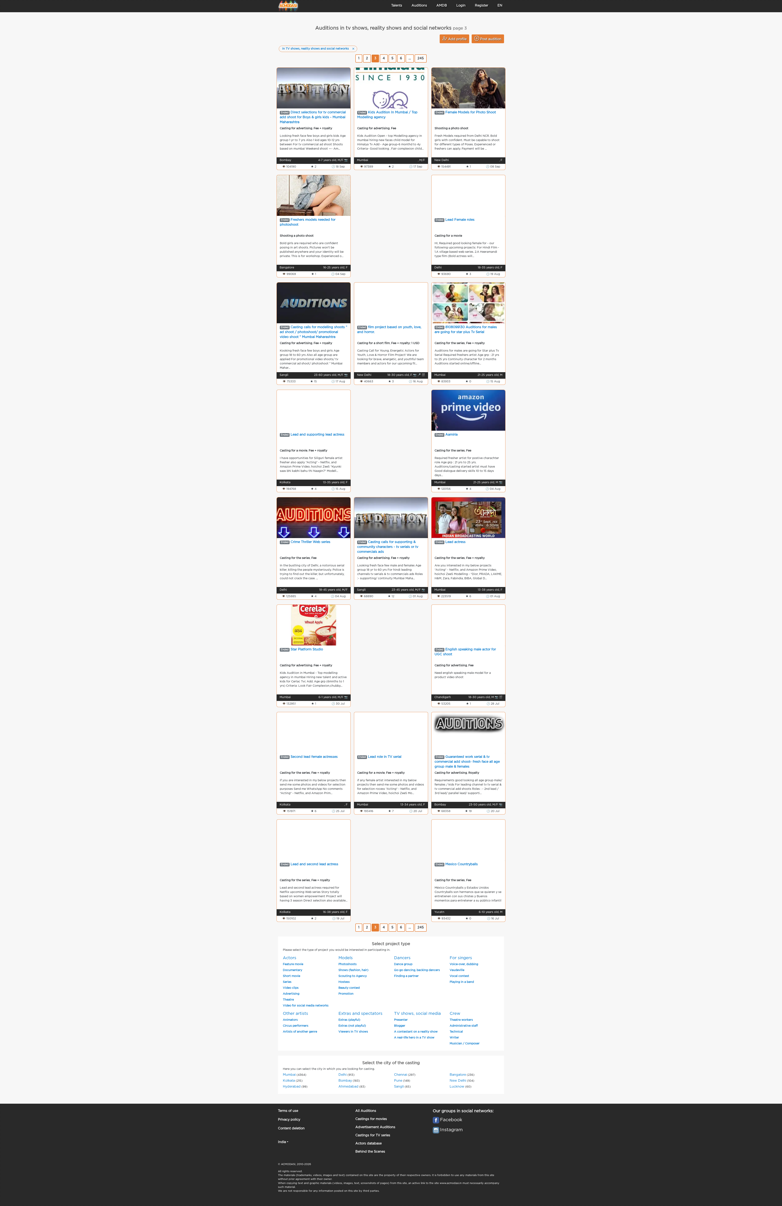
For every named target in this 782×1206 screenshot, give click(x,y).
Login (461, 5)
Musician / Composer (465, 1043)
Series (287, 982)
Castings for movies (371, 1119)
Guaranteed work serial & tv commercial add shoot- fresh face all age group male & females (467, 761)
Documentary (292, 970)
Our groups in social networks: (463, 1111)
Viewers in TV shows (353, 1032)
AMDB (441, 5)
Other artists (295, 1013)
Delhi (342, 1074)
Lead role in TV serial (384, 756)
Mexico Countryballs (461, 864)
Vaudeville (457, 970)
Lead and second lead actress (314, 864)
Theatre (288, 1000)
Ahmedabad (348, 1086)
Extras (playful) (349, 1020)
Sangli (399, 1086)
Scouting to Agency (352, 976)
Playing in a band (462, 982)
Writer (454, 1037)
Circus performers (295, 1026)
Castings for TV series (372, 1135)
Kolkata (289, 1080)
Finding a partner (406, 976)
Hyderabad (292, 1086)
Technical (456, 1032)
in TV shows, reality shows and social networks (315, 48)
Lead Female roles (459, 219)
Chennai (400, 1074)
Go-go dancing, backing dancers (417, 970)
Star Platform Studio (307, 649)
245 (420, 58)
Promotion (346, 994)
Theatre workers (461, 1020)
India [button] (282, 1142)
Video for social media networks (305, 1005)
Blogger (399, 1026)
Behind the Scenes (370, 1151)
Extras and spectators (360, 1013)
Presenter (401, 1020)
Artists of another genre (300, 1032)
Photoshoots (347, 964)
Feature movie (293, 964)
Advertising (291, 994)
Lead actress (455, 542)
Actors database (368, 1143)
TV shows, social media (417, 1013)
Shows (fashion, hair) (353, 970)
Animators (290, 1020)
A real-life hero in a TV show (414, 1037)
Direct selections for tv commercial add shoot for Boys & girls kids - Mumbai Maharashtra (313, 117)
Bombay (345, 1080)
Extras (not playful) (352, 1026)
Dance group (403, 964)
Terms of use (288, 1110)
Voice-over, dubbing (464, 964)
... (410, 58)
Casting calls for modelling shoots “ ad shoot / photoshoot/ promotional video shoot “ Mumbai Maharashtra (313, 332)
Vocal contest (459, 976)
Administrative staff (464, 1026)
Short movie (291, 976)
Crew (455, 1013)
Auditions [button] (419, 5)
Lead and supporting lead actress (317, 434)
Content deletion (291, 1128)
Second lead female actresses (314, 756)
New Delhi (458, 1080)
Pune (398, 1080)
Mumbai (289, 1074)
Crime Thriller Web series (310, 542)
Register (481, 5)
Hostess (344, 982)
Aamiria (451, 434)
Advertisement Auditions (375, 1127)
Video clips (291, 988)
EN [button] (500, 5)
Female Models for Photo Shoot (470, 112)
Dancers (402, 958)
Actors (289, 958)
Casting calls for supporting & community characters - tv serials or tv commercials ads (387, 547)
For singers (461, 958)
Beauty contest (349, 988)
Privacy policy (289, 1119)
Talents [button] (396, 5)
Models (345, 958)
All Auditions (365, 1110)
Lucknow (457, 1086)
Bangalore (458, 1074)
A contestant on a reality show (416, 1032)
